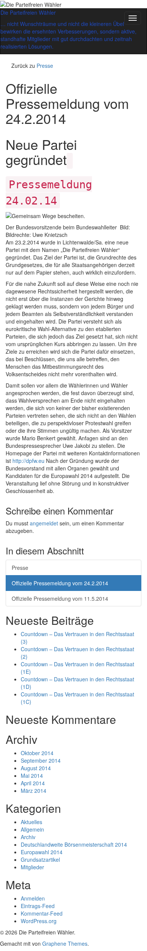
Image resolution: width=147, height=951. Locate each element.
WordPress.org (39, 921)
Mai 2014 (32, 775)
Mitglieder (32, 867)
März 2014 (33, 790)
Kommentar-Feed (42, 913)
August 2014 (36, 768)
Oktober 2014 (37, 753)
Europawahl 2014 (42, 852)
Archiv (28, 837)
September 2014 (41, 760)
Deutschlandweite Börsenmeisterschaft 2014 (74, 844)
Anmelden (33, 898)
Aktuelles (31, 822)
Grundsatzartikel (40, 859)
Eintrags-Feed (38, 906)
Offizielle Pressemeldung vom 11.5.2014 (60, 598)
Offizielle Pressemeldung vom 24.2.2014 (60, 583)
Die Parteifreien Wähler (28, 12)
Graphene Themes (64, 943)
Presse (45, 65)
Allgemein (32, 829)
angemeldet (44, 523)
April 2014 (33, 783)
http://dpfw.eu (28, 460)
